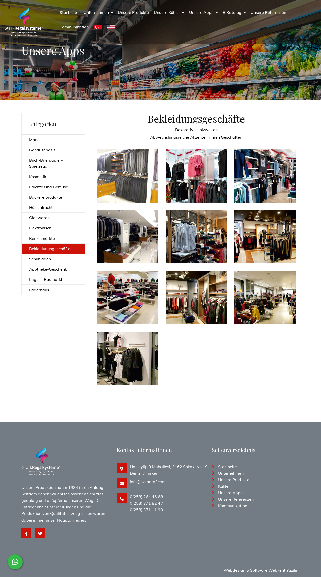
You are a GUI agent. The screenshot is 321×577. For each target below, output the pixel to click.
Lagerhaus (39, 289)
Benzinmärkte (42, 238)
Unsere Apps (201, 12)
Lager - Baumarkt (45, 279)
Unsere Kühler (167, 12)
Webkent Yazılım (284, 570)
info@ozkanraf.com (148, 481)
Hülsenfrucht (41, 207)
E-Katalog (233, 12)
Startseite (69, 12)
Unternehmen (97, 12)
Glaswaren (39, 217)
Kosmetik (37, 176)
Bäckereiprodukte (45, 197)
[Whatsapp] (15, 561)
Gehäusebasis (42, 149)
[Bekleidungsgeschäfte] (127, 160)
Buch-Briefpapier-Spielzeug (46, 163)
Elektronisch (40, 227)
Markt (34, 139)
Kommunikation (74, 26)
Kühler (224, 486)
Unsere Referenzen (268, 12)
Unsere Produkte (133, 12)
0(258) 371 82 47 (146, 503)
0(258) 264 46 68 (146, 496)
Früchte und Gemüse (48, 186)
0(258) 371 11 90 (146, 509)
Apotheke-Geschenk (48, 269)
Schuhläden (40, 258)
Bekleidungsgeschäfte (49, 248)
